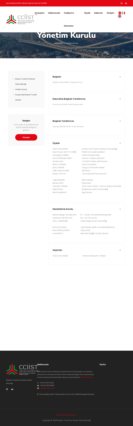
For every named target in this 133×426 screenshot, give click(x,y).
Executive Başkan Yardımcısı (69, 99)
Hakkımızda (54, 13)
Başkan (57, 76)
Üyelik (87, 13)
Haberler (98, 13)
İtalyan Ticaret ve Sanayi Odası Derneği (25, 81)
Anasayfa (39, 13)
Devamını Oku (86, 377)
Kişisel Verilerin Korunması (66, 415)
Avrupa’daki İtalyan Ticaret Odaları (26, 97)
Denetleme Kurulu (63, 209)
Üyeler (56, 143)
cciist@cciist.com (47, 388)
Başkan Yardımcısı (63, 121)
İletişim (110, 13)
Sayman (57, 250)
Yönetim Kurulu (21, 89)
